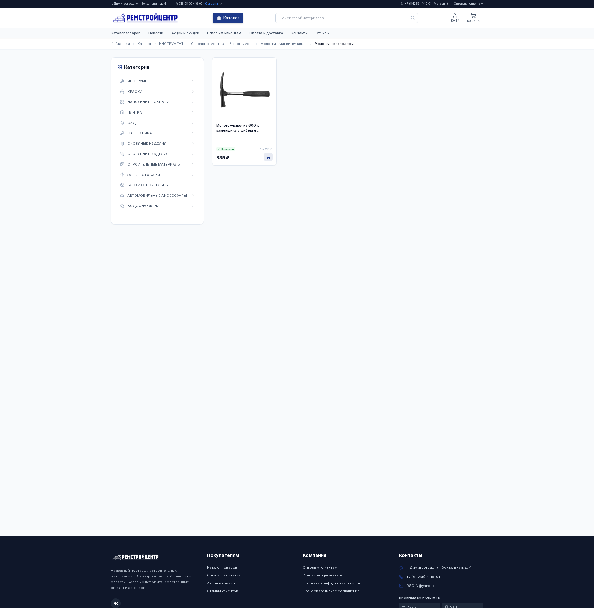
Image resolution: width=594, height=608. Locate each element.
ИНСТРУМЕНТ (171, 43)
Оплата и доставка (266, 33)
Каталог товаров (125, 33)
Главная (122, 43)
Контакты (299, 33)
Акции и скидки (185, 33)
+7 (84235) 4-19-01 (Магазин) (426, 3)
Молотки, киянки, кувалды (283, 43)
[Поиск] (413, 18)
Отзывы (322, 33)
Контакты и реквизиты (323, 575)
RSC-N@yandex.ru (423, 586)
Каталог (231, 17)
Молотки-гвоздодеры (334, 43)
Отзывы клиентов (222, 591)
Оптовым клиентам (468, 3)
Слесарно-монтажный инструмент (222, 43)
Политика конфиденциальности (331, 583)
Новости (155, 33)
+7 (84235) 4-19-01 (423, 577)
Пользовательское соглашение (331, 591)
